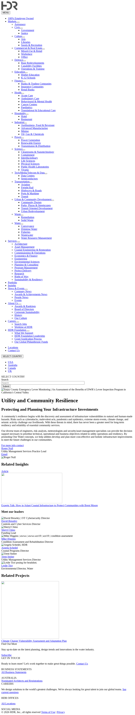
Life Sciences (28, 160)
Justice (24, 33)
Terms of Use (48, 712)
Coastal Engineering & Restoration (32, 249)
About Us (13, 303)
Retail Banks (27, 89)
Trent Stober (7, 556)
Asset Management (24, 246)
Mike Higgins (8, 538)
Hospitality (20, 113)
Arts (23, 39)
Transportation (21, 181)
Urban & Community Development (32, 199)
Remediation (27, 217)
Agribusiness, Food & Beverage (37, 125)
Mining (25, 131)
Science (18, 149)
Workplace (26, 54)
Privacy (61, 712)
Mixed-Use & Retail (31, 51)
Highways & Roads (31, 190)
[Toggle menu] (18, 22)
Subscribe (6, 655)
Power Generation (30, 140)
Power (17, 137)
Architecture (20, 244)
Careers (12, 321)
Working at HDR (23, 327)
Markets (12, 21)
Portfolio (12, 282)
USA (10, 362)
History (18, 315)
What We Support (23, 333)
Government (27, 30)
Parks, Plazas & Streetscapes (36, 205)
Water (17, 223)
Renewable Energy (31, 143)
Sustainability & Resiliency (28, 279)
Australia (12, 365)
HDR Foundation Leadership (29, 336)
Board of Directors (24, 309)
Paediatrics (26, 107)
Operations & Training (32, 68)
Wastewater (27, 235)
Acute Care (27, 95)
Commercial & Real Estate (28, 48)
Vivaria (25, 169)
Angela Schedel (9, 547)
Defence (18, 60)
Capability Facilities (31, 65)
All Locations (8, 703)
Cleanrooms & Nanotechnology (37, 152)
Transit (24, 196)
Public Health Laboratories (35, 166)
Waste (17, 214)
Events (18, 300)
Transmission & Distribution (35, 146)
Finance (18, 80)
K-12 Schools (28, 77)
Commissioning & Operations (29, 252)
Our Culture (20, 318)
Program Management (26, 267)
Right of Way (21, 276)
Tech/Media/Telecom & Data (29, 172)
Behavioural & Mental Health (36, 101)
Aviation (25, 184)
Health (17, 92)
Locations (13, 347)
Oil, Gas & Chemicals (32, 134)
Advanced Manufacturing (34, 128)
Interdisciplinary (29, 157)
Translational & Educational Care (38, 110)
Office (24, 57)
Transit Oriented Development (37, 208)
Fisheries (25, 232)
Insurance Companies (32, 86)
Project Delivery (22, 270)
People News (21, 297)
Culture (18, 36)
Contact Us (14, 350)
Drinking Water (29, 229)
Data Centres (28, 175)
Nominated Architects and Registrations (21, 680)
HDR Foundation (17, 330)
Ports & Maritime (30, 193)
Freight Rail (27, 187)
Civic (17, 27)
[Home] (9, 9)
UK (10, 371)
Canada (12, 368)
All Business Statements (13, 672)
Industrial (19, 122)
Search (4, 379)
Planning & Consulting (26, 264)
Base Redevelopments (32, 62)
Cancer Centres (29, 104)
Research (19, 273)
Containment (27, 154)
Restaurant (26, 119)
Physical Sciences (30, 163)
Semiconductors (29, 178)
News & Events (16, 288)
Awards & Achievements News (30, 294)
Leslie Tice (7, 565)
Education (19, 71)
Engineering (20, 258)
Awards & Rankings (25, 306)
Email (4, 454)
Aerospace (20, 24)
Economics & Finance (26, 255)
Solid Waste (27, 220)
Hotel (24, 116)
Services (12, 241)
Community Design (31, 202)
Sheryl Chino (8, 530)
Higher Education (30, 74)
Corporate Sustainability (27, 312)
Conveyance (27, 226)
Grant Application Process (28, 338)
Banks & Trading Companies (36, 83)
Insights (12, 285)
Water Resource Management (36, 238)
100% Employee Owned (21, 18)
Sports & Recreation (31, 45)
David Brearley (9, 521)
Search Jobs (20, 324)
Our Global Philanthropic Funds (31, 341)
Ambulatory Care (30, 98)
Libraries (25, 42)
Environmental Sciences (27, 261)
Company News (22, 291)
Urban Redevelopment (33, 211)
